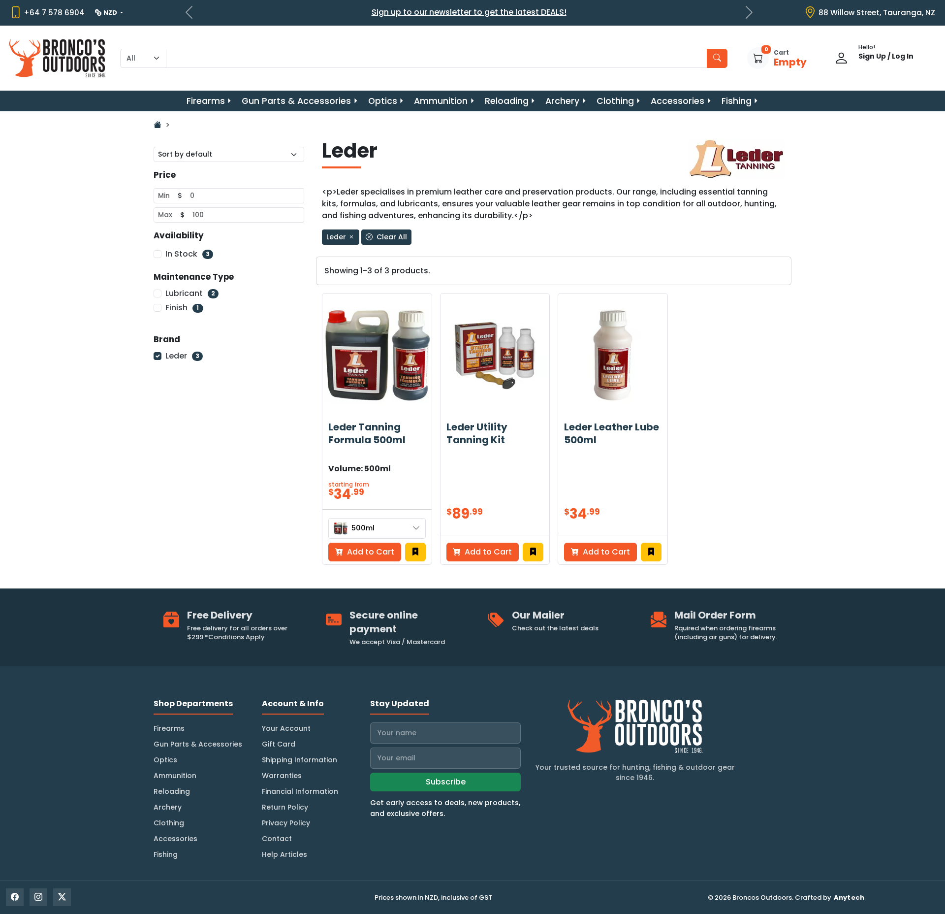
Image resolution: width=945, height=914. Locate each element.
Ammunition (441, 101)
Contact (277, 839)
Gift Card (278, 744)
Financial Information (300, 791)
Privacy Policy (286, 823)
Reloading (507, 101)
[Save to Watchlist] (415, 552)
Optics (382, 101)
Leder (182, 355)
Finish (182, 307)
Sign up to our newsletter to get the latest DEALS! (469, 12)
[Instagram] (38, 897)
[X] (62, 897)
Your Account (286, 728)
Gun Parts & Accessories (296, 101)
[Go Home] (157, 125)
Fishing (737, 101)
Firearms (206, 101)
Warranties (282, 776)
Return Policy (285, 807)
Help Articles (284, 854)
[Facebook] (15, 897)
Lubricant (190, 293)
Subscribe (446, 781)
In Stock (187, 254)
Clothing (615, 101)
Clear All (391, 237)
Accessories (677, 101)
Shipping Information (299, 760)
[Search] (717, 58)
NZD (111, 12)
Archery (562, 101)
